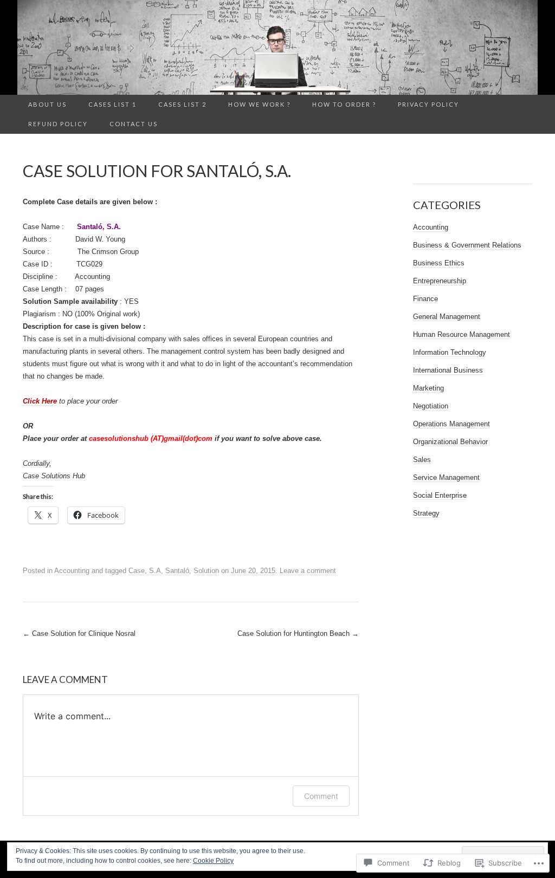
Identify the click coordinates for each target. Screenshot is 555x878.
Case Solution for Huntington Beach (298, 633)
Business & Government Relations (467, 245)
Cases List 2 (182, 104)
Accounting (71, 571)
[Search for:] (526, 105)
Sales (422, 460)
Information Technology (449, 352)
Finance (425, 299)
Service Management (446, 477)
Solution (206, 571)
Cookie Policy (213, 860)
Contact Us (133, 123)
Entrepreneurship (439, 281)
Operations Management (451, 424)
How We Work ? (259, 104)
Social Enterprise (440, 495)
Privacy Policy (428, 104)
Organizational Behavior (450, 442)
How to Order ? (344, 104)
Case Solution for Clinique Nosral (79, 633)
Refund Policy (58, 123)
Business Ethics (438, 263)
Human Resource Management (461, 334)
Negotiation (430, 406)
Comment (321, 796)
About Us (47, 104)
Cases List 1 (112, 104)
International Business (448, 370)
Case (136, 571)
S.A (155, 571)
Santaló (177, 571)
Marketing (428, 388)
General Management (446, 317)
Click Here (40, 401)
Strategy (426, 513)
